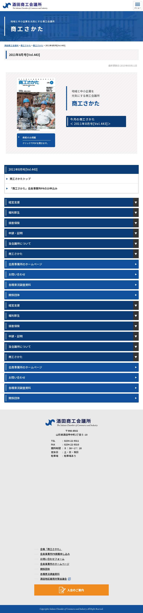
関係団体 (14, 295)
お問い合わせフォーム (52, 559)
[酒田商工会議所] (25, 8)
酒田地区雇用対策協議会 (53, 578)
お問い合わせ (17, 274)
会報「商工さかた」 (51, 549)
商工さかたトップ (20, 179)
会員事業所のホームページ (25, 264)
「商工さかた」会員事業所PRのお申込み (33, 188)
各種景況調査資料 (20, 285)
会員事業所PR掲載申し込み (55, 554)
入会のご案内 (75, 590)
